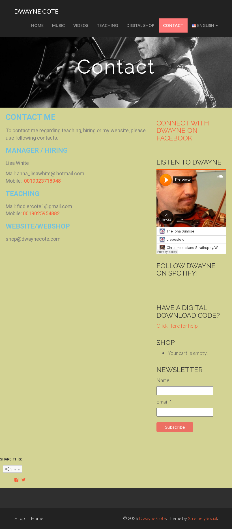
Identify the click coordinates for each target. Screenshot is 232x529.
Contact (173, 25)
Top (21, 518)
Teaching (107, 25)
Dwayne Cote (36, 11)
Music (58, 25)
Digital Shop (140, 25)
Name (162, 380)
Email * (163, 401)
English (205, 25)
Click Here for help (177, 326)
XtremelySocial (202, 518)
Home (37, 25)
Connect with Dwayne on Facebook (182, 130)
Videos (80, 25)
